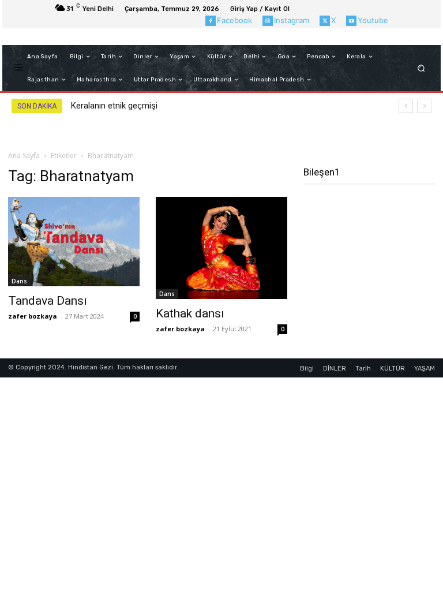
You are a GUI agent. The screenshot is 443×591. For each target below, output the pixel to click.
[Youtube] (351, 21)
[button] (421, 68)
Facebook (234, 20)
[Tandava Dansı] (74, 241)
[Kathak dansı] (221, 247)
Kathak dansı (190, 313)
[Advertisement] (373, 254)
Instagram (291, 20)
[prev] (406, 106)
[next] (424, 106)
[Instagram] (267, 21)
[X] (325, 21)
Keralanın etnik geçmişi (114, 105)
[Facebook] (210, 21)
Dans (19, 281)
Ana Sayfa (24, 155)
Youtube (373, 20)
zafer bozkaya (32, 316)
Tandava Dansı (47, 301)
